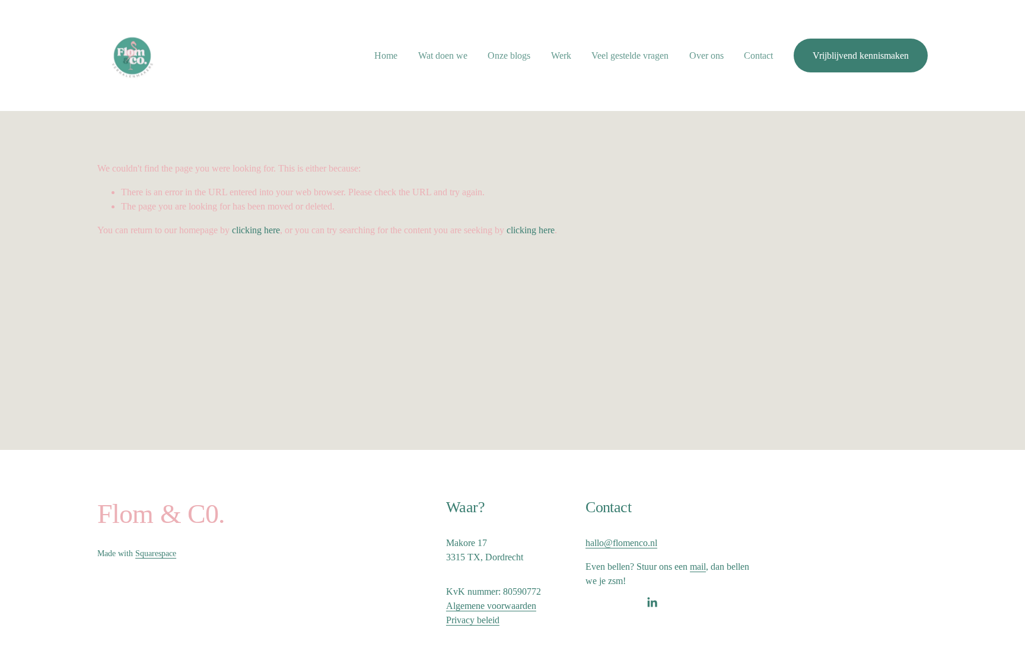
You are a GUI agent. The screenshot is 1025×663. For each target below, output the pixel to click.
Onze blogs (509, 55)
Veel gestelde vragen (630, 55)
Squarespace (155, 553)
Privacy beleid (472, 620)
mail (698, 567)
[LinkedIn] (652, 602)
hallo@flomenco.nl (621, 543)
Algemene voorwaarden (491, 606)
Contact (758, 55)
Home (385, 55)
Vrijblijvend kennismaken (861, 55)
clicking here (256, 230)
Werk (561, 55)
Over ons (706, 55)
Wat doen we (442, 55)
